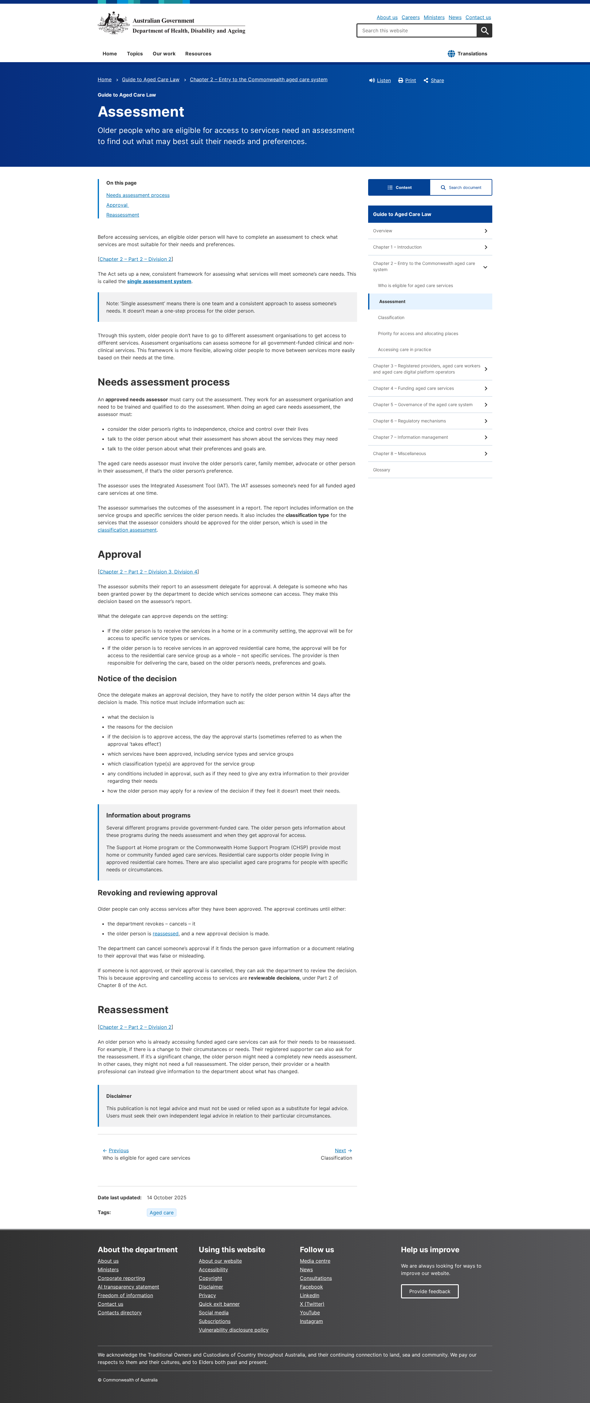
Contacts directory (120, 1312)
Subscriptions (214, 1321)
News (455, 17)
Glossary (381, 469)
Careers (411, 17)
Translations (472, 53)
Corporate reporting (121, 1278)
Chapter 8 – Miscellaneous (399, 453)
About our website (220, 1261)
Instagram (311, 1321)
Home (110, 53)
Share (437, 80)
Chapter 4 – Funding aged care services (413, 388)
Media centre (315, 1261)
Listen (384, 80)
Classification (391, 317)
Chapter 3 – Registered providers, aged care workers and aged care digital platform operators (426, 368)
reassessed (166, 933)
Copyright (210, 1278)
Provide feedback (429, 1291)
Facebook (311, 1287)
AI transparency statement (128, 1287)
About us (387, 17)
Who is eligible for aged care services (415, 285)
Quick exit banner (219, 1304)
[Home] (171, 22)
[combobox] (417, 30)
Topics (135, 53)
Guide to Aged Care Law (150, 79)
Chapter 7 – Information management (410, 437)
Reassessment (122, 215)
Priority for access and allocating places (418, 333)
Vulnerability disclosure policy (234, 1330)
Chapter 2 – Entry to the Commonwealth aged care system (259, 79)
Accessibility (213, 1269)
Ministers (434, 17)
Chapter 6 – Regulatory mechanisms (409, 420)
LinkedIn (309, 1295)
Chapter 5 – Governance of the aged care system (423, 404)
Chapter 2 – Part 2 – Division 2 (135, 259)
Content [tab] (404, 187)
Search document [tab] (465, 187)
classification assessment (127, 530)
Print (410, 80)
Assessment (392, 301)
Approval (117, 205)
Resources (198, 53)
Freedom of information (125, 1295)
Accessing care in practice (404, 349)
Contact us (478, 17)
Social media (214, 1312)
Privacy (207, 1295)
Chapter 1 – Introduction (397, 247)
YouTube (310, 1312)
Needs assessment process (138, 195)
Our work (164, 53)
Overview (382, 230)
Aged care (162, 1212)
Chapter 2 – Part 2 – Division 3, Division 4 (148, 572)
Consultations (316, 1278)
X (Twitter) (312, 1304)
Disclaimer (211, 1287)
